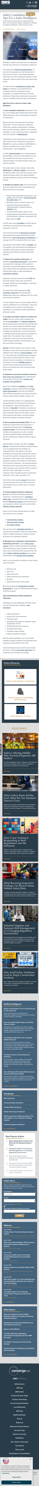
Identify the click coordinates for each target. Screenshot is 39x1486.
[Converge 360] (19, 1371)
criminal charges (14, 154)
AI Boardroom (20, 1384)
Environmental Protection (20, 1403)
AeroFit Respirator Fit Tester (20, 716)
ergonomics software (10, 274)
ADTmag (19, 1388)
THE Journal (19, 1450)
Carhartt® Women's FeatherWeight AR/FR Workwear (20, 699)
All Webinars (9, 1302)
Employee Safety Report (23, 70)
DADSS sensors (24, 362)
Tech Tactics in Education (19, 1442)
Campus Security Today (19, 1396)
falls (18, 219)
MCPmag (19, 1411)
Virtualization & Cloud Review (19, 1453)
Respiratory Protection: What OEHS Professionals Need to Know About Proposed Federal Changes (20, 1165)
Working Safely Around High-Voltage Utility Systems (19, 1268)
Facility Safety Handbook (13, 1107)
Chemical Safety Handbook (13, 1103)
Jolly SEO (14, 408)
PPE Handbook (9, 1098)
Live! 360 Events (19, 1407)
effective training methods (12, 506)
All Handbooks (10, 1129)
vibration (10, 209)
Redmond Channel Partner (19, 1427)
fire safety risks (12, 200)
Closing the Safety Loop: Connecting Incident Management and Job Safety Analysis (17, 1257)
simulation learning (24, 529)
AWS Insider (19, 1392)
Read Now (7, 771)
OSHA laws (7, 170)
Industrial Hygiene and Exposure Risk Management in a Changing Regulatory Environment (19, 929)
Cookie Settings (16, 1477)
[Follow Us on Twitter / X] (33, 2)
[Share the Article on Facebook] (27, 14)
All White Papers (10, 1354)
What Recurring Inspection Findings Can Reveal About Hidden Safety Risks (19, 886)
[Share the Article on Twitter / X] (33, 14)
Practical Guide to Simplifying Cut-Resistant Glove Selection (19, 1349)
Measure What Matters (12, 1329)
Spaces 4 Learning (19, 1434)
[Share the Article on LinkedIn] (30, 14)
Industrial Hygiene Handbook (14, 1125)
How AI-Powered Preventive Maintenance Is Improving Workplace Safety (19, 1073)
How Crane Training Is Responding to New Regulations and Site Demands (16, 841)
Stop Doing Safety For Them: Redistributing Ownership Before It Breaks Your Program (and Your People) (19, 1281)
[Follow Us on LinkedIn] (30, 2)
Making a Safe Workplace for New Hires (20, 681)
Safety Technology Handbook (14, 1112)
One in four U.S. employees (12, 377)
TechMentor (19, 1438)
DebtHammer (22, 134)
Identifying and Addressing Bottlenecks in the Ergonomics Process (18, 1324)
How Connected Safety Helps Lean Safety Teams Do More (18, 1023)
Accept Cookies (16, 1482)
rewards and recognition (25, 556)
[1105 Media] (19, 1379)
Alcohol (5, 348)
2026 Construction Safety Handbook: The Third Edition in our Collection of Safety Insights (19, 1118)
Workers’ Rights (20, 170)
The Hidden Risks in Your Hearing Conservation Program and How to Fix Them (17, 1294)
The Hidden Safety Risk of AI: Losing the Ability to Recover (18, 1039)
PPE (30, 278)
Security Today (19, 1430)
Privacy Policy (17, 1204)
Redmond (19, 1423)
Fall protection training (15, 520)
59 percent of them (16, 502)
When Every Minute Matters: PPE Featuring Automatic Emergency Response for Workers (19, 1244)
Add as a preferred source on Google (32, 6)
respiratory (22, 386)
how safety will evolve (24, 650)
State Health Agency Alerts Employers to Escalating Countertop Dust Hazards (21, 1158)
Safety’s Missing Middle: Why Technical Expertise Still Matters (19, 755)
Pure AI (19, 1419)
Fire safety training (13, 525)
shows (23, 480)
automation (14, 322)
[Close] (30, 1459)
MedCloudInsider (19, 1415)
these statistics (26, 353)
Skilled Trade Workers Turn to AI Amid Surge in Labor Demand (19, 1010)
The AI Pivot (19, 1446)
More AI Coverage (10, 1086)
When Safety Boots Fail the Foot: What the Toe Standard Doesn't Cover (20, 798)
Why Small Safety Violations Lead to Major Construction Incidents (19, 975)
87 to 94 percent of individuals (24, 238)
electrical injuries (30, 198)
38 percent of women (28, 233)
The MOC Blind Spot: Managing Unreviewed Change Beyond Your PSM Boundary (18, 1336)
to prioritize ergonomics (18, 262)
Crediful (30, 245)
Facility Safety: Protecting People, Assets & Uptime (19, 1233)
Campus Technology (19, 1399)
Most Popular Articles (15, 1136)
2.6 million (20, 223)
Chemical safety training (15, 522)
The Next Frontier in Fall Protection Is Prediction (17, 1056)
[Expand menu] (36, 3)
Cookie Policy (5, 1473)
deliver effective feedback (17, 553)
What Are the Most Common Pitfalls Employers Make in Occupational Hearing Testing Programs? (18, 1316)
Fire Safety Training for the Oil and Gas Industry (17, 1343)
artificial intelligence (28, 322)
